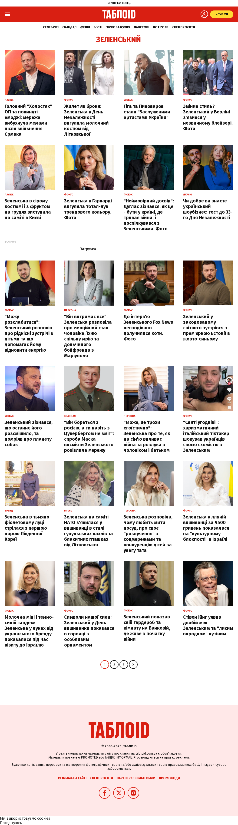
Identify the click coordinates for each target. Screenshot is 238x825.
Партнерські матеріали (136, 778)
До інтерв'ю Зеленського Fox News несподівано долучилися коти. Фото (148, 328)
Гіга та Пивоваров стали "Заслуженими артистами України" (147, 111)
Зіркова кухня (118, 27)
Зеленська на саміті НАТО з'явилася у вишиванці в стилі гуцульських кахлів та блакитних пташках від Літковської (88, 531)
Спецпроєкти (183, 27)
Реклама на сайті (72, 778)
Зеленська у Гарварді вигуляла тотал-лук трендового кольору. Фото (88, 209)
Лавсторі (141, 27)
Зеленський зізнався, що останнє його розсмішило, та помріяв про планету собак (29, 433)
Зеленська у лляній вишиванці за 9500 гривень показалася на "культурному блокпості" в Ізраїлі (206, 528)
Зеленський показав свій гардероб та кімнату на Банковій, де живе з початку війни (147, 628)
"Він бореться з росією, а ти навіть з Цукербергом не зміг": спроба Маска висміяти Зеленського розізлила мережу (89, 436)
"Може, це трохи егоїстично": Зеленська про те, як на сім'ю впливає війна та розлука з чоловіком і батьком (147, 436)
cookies (43, 818)
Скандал (69, 27)
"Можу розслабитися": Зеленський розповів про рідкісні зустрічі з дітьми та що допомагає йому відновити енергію (29, 333)
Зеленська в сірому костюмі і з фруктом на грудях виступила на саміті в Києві (28, 209)
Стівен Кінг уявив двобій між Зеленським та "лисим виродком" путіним (208, 625)
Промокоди (169, 778)
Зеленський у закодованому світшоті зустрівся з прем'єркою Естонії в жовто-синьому (206, 328)
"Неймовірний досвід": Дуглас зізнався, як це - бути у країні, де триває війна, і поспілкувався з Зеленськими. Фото (149, 214)
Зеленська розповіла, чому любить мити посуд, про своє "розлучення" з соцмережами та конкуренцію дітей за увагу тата (148, 533)
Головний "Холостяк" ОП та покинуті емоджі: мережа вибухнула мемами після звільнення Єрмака (28, 120)
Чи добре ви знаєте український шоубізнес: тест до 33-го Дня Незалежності (207, 209)
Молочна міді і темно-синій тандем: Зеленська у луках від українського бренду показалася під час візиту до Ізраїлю (29, 631)
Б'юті (98, 27)
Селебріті (51, 27)
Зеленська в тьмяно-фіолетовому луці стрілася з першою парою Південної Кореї (28, 528)
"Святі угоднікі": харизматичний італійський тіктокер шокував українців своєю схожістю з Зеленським (206, 436)
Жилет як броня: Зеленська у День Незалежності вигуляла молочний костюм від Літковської (86, 120)
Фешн (85, 27)
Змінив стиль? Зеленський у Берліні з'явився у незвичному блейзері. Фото (208, 117)
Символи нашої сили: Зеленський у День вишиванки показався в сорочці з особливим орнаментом (89, 631)
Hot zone (161, 27)
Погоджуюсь (11, 823)
